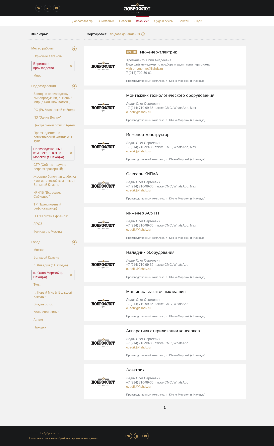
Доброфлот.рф (82, 21)
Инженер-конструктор (147, 134)
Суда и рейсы (163, 21)
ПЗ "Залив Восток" (47, 117)
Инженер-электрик (158, 52)
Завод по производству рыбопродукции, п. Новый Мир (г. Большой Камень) (52, 98)
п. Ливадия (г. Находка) (50, 265)
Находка (39, 327)
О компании (106, 21)
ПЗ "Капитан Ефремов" (50, 216)
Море (37, 75)
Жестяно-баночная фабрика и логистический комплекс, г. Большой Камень (54, 180)
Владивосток (43, 304)
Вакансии (142, 21)
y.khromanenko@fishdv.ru (144, 68)
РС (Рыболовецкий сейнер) (54, 110)
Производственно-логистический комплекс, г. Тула (53, 137)
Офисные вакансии (48, 56)
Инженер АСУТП (142, 213)
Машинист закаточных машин (156, 291)
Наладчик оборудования (150, 252)
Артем (38, 319)
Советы (184, 21)
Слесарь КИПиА (142, 173)
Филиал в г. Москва (47, 231)
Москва (39, 250)
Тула (37, 284)
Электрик (135, 369)
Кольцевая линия (46, 312)
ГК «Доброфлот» (49, 433)
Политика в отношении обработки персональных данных (63, 438)
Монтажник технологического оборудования (170, 95)
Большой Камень (46, 257)
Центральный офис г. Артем (54, 125)
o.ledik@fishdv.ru (138, 112)
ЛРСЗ (37, 224)
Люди (198, 21)
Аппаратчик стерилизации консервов (163, 330)
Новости (125, 21)
